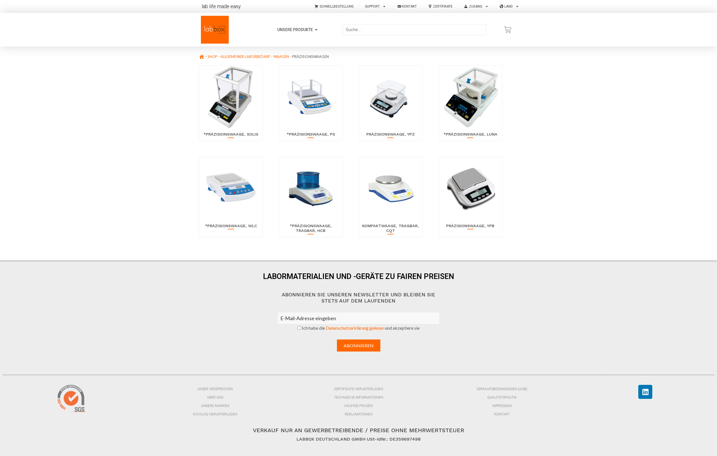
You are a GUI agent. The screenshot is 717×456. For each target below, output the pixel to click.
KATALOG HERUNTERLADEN (215, 414)
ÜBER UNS (215, 397)
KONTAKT (502, 414)
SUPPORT (372, 6)
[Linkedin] (645, 392)
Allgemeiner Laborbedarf (245, 56)
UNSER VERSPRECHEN (215, 389)
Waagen (281, 56)
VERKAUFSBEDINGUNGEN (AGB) (501, 389)
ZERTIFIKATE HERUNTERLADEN (358, 389)
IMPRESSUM (502, 406)
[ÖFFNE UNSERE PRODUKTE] (316, 30)
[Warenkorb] (507, 30)
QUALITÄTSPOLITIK (502, 397)
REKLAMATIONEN (359, 414)
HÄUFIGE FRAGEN (358, 406)
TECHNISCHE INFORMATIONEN (358, 397)
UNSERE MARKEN (215, 406)
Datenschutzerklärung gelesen (355, 328)
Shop (212, 56)
